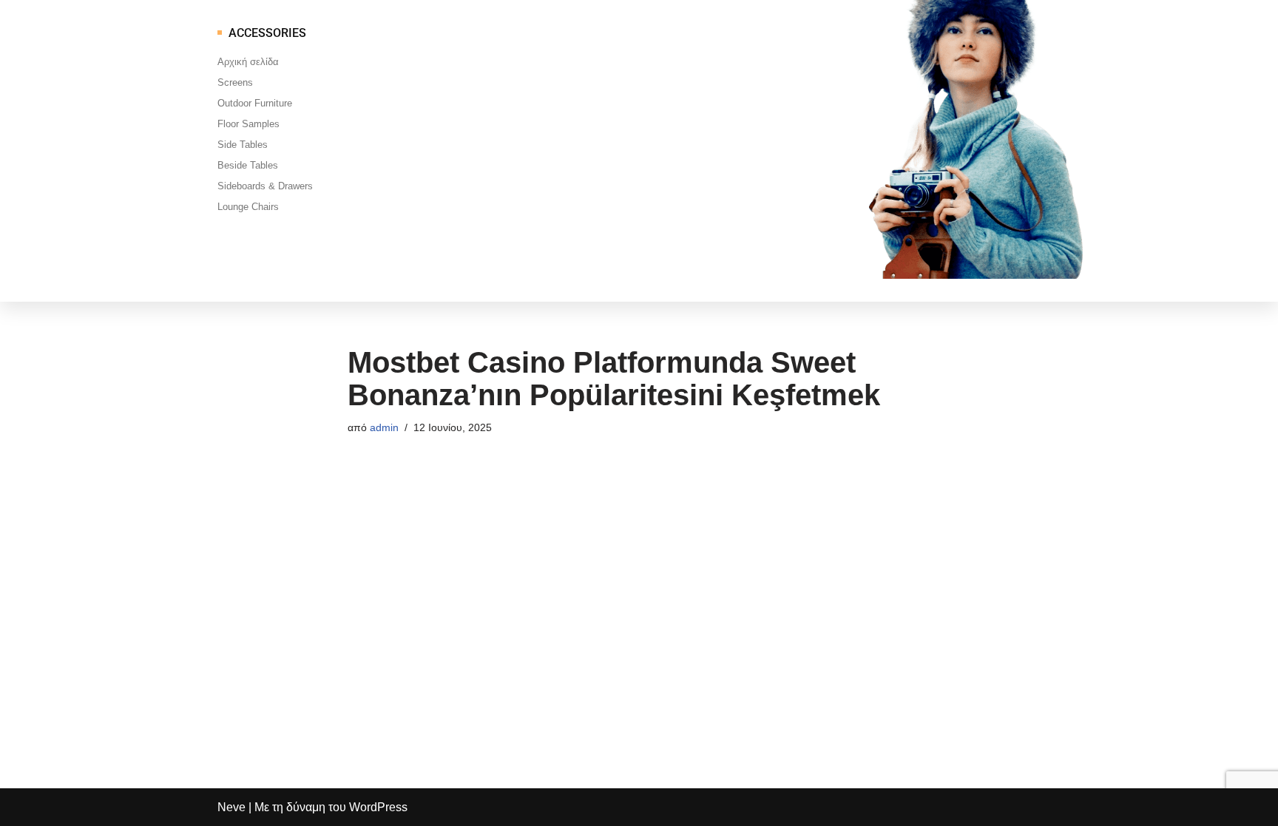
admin (384, 427)
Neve (231, 807)
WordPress (378, 807)
